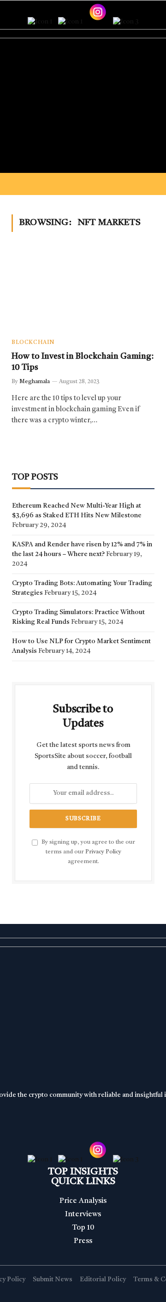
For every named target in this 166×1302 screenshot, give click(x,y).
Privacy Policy (103, 852)
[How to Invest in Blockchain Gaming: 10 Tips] (83, 290)
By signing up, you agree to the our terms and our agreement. (87, 852)
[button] (83, 184)
